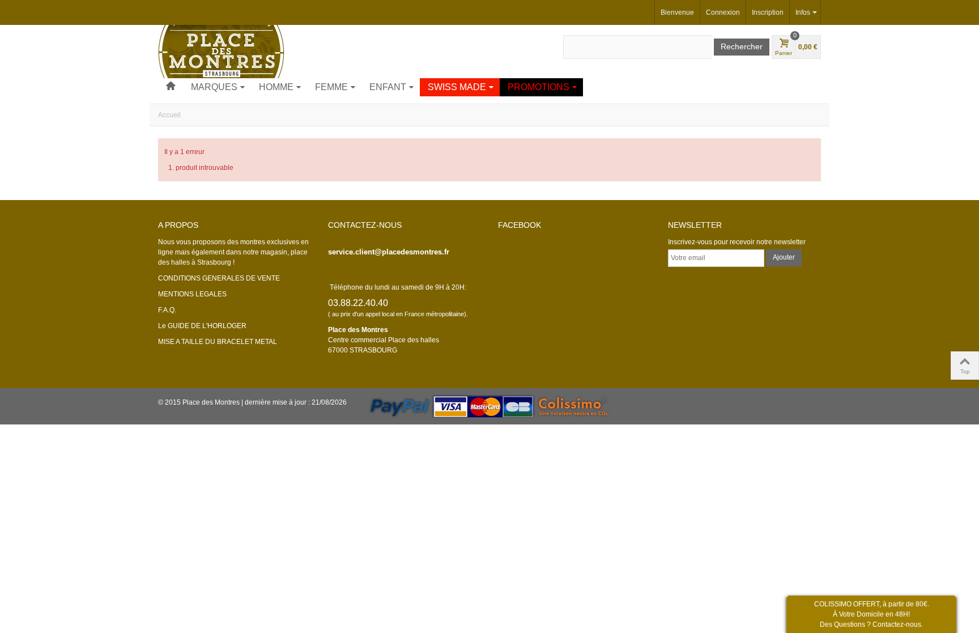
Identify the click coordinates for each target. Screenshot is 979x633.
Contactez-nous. (897, 624)
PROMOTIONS (538, 87)
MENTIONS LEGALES (192, 294)
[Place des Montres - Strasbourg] (221, 51)
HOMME (276, 87)
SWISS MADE (457, 87)
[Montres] (170, 87)
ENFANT (387, 87)
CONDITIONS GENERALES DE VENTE (219, 278)
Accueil (169, 115)
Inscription (768, 12)
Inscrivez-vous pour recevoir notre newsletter (737, 242)
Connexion (723, 12)
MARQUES (214, 87)
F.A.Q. (167, 310)
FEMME (331, 87)
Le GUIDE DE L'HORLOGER (202, 326)
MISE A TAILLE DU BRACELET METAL (217, 342)
